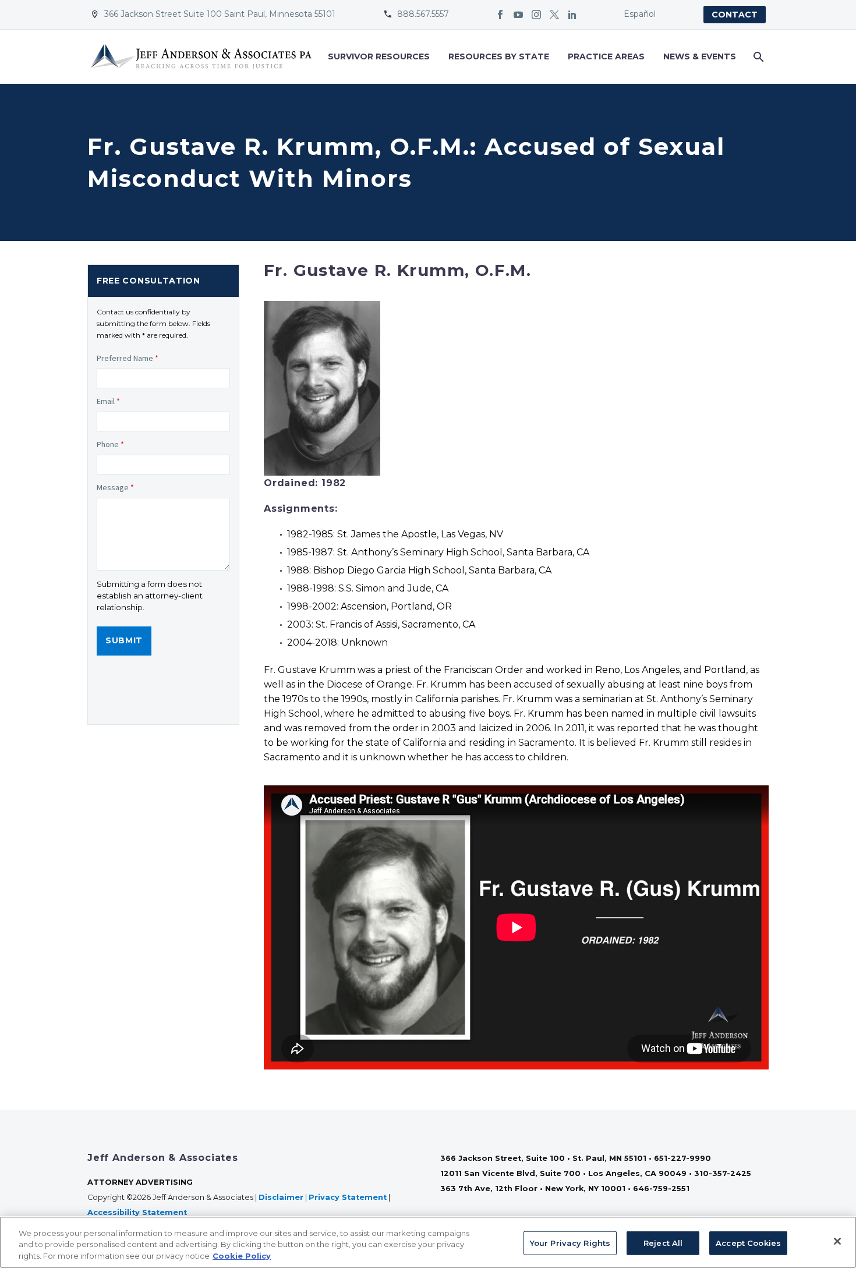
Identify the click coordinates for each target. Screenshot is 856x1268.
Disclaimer (281, 1197)
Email (108, 401)
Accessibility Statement (138, 1212)
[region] (428, 1242)
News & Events (699, 56)
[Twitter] (554, 14)
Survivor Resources (379, 56)
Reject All (662, 1242)
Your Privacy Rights (570, 1242)
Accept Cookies (748, 1242)
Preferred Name (127, 358)
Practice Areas (606, 56)
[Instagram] (536, 14)
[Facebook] (500, 14)
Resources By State (498, 56)
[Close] (837, 1241)
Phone (110, 444)
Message (115, 487)
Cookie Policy (242, 1255)
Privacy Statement (348, 1197)
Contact (735, 14)
